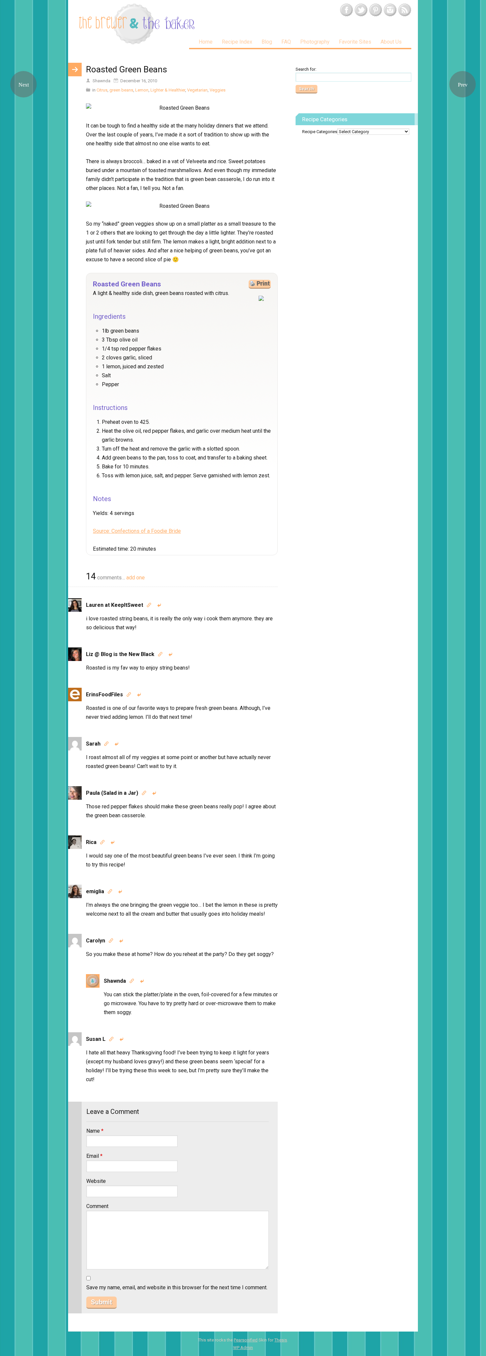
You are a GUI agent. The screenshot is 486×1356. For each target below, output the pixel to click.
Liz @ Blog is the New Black (120, 654)
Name (94, 1131)
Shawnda (115, 981)
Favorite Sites (355, 42)
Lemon (141, 90)
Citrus (102, 90)
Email (94, 1156)
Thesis (280, 1340)
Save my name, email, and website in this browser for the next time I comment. (176, 1287)
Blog (267, 42)
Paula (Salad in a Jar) (112, 793)
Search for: (306, 69)
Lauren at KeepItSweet (114, 605)
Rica (91, 842)
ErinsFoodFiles (104, 694)
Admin (243, 1347)
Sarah (93, 744)
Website (96, 1181)
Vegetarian (197, 90)
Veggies (217, 90)
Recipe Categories (319, 131)
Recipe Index (237, 42)
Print (263, 283)
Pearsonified (246, 1340)
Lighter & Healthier (167, 90)
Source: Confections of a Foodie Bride (137, 531)
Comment (97, 1206)
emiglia (95, 891)
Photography (315, 42)
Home (206, 42)
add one (135, 577)
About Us (391, 42)
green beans (121, 90)
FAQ (286, 42)
